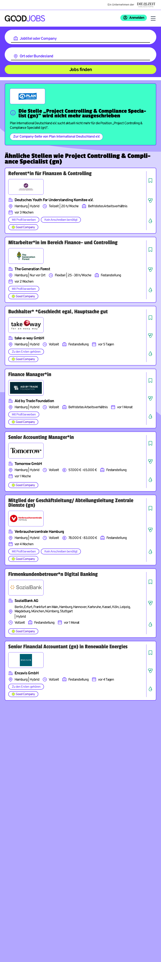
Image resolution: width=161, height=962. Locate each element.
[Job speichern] (150, 180)
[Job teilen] (150, 200)
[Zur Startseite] (25, 18)
